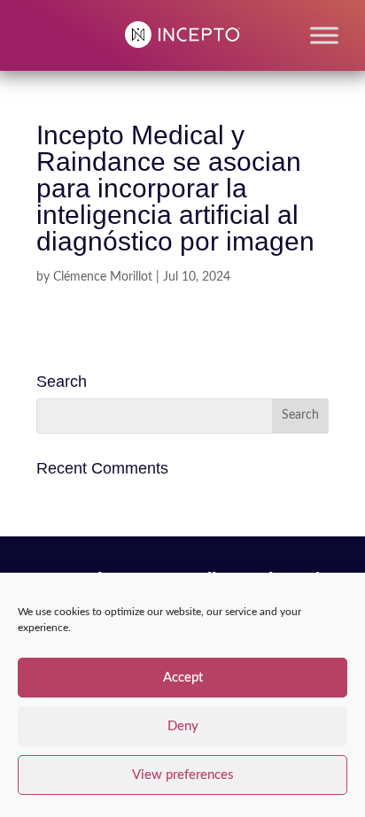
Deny (182, 726)
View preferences (183, 775)
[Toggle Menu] (324, 35)
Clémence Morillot (102, 277)
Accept (183, 677)
